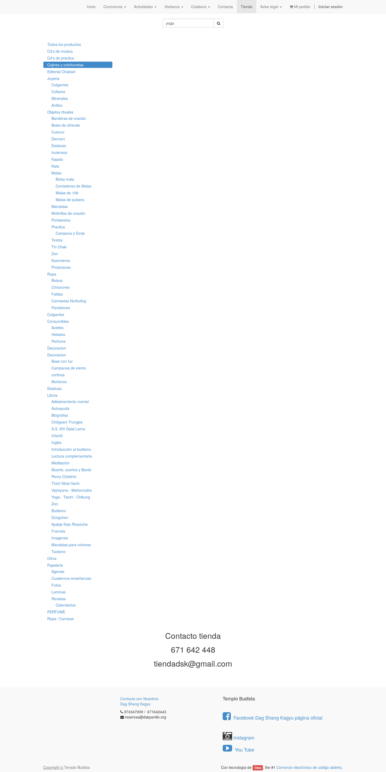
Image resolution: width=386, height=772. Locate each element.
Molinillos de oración (68, 213)
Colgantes (59, 84)
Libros (52, 395)
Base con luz (62, 361)
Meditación (60, 462)
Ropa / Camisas (60, 618)
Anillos (56, 105)
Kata (55, 166)
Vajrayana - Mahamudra (71, 490)
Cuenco (57, 132)
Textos (56, 240)
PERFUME (56, 611)
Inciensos (59, 152)
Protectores (61, 267)
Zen (54, 253)
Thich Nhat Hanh (65, 483)
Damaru (58, 138)
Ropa (51, 274)
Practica (58, 226)
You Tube (243, 749)
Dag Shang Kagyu (135, 703)
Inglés (56, 442)
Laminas (58, 591)
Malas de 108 (67, 192)
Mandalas (59, 206)
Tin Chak (58, 246)
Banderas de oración (68, 118)
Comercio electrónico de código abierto (309, 767)
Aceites (57, 327)
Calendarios (66, 605)
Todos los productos (64, 44)
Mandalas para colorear (71, 544)
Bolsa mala (65, 179)
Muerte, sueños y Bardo (71, 469)
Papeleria (55, 565)
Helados (58, 334)
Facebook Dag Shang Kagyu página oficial (277, 717)
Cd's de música (60, 51)
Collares (58, 91)
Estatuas (58, 145)
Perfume (58, 341)
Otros (51, 558)
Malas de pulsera (70, 199)
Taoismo (58, 551)
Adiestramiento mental (70, 401)
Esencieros (60, 260)
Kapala (57, 159)
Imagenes (59, 537)
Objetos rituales (60, 112)
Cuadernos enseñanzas (71, 578)
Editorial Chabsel (61, 71)
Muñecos (59, 381)
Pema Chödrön (64, 476)
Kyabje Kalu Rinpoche (69, 524)
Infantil (56, 435)
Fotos (56, 585)
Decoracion (56, 348)
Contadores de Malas (73, 186)
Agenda (57, 571)
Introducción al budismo (71, 449)
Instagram (243, 737)
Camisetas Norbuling (68, 300)
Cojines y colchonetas (65, 64)
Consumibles (58, 321)
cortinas (58, 374)
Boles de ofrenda (65, 125)
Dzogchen (59, 517)
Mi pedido (301, 6)
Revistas (58, 598)
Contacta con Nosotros (139, 698)
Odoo (257, 768)
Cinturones (60, 287)
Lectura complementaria (71, 456)
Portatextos (60, 220)
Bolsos (56, 280)
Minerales (59, 98)
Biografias (59, 415)
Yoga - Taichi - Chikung (70, 497)
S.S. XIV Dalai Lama (68, 428)
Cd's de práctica (60, 58)
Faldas (57, 294)
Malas (56, 172)
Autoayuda (60, 408)
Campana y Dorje (70, 233)
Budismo (58, 510)
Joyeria (53, 78)
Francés (58, 531)
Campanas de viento (68, 368)
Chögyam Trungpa (66, 422)
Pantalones (60, 307)
